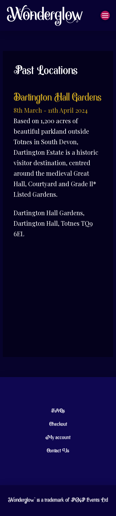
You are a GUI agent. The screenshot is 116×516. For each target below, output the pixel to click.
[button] (105, 15)
